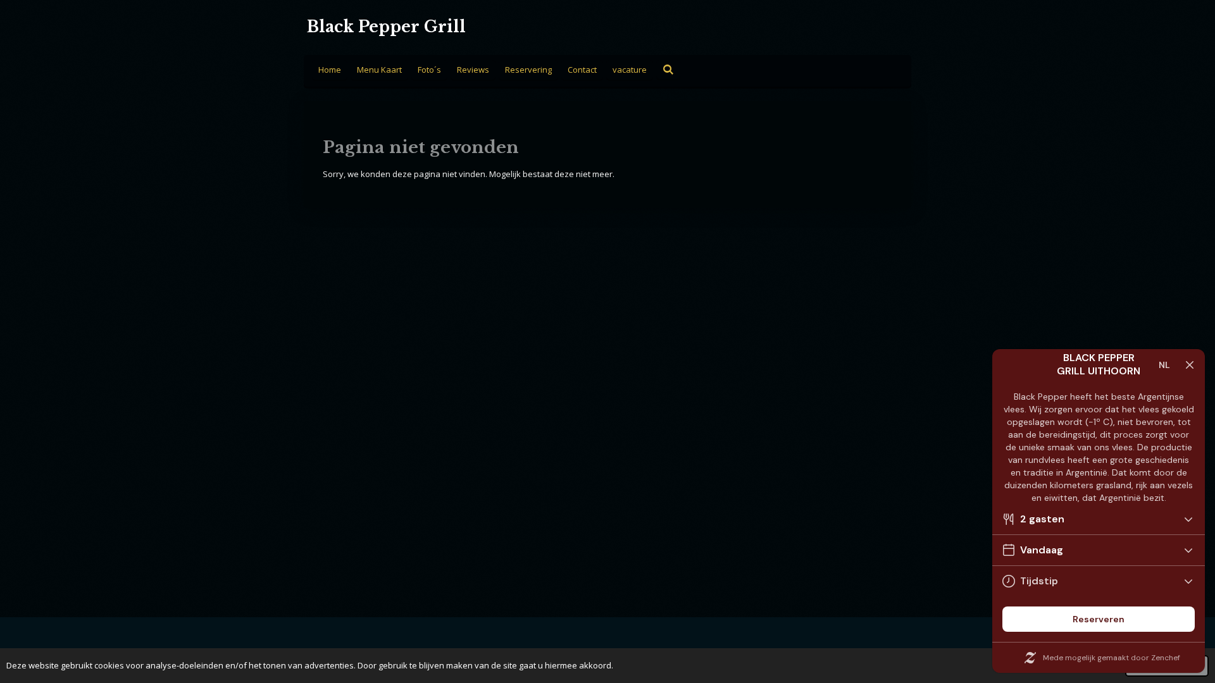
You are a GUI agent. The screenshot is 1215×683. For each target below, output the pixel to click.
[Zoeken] (668, 69)
